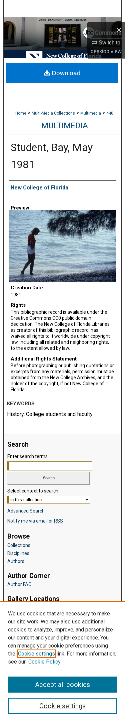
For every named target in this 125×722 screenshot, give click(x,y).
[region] (62, 661)
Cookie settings (36, 654)
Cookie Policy (44, 662)
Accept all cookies (62, 685)
